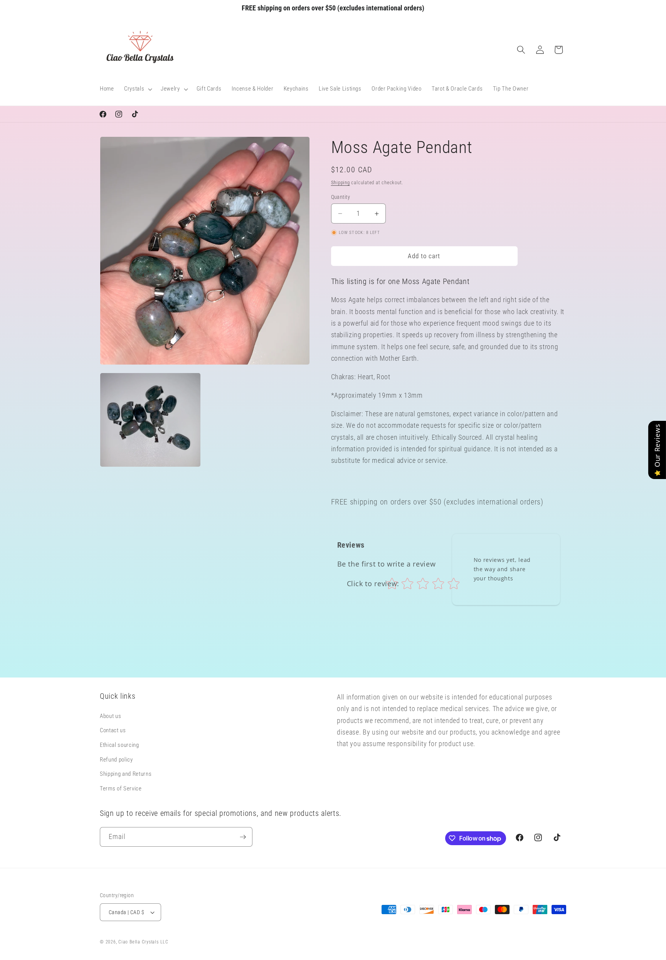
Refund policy (116, 759)
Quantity (340, 197)
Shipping (340, 182)
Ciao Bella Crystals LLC (143, 942)
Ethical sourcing (119, 744)
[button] (137, 89)
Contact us (113, 730)
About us (110, 716)
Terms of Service (121, 788)
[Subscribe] (243, 837)
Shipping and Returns (125, 773)
